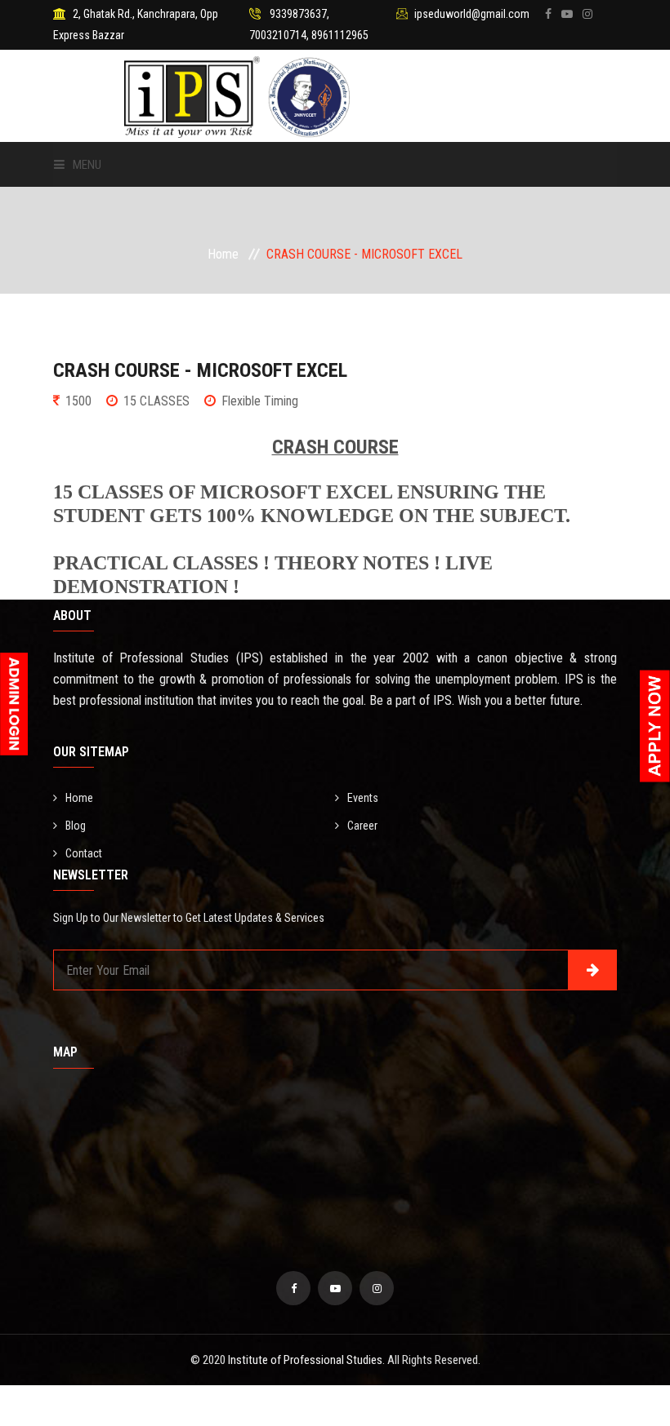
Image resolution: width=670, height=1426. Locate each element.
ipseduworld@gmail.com (471, 13)
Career (362, 825)
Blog (75, 825)
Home (223, 254)
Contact (83, 853)
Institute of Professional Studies (305, 1360)
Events (362, 797)
